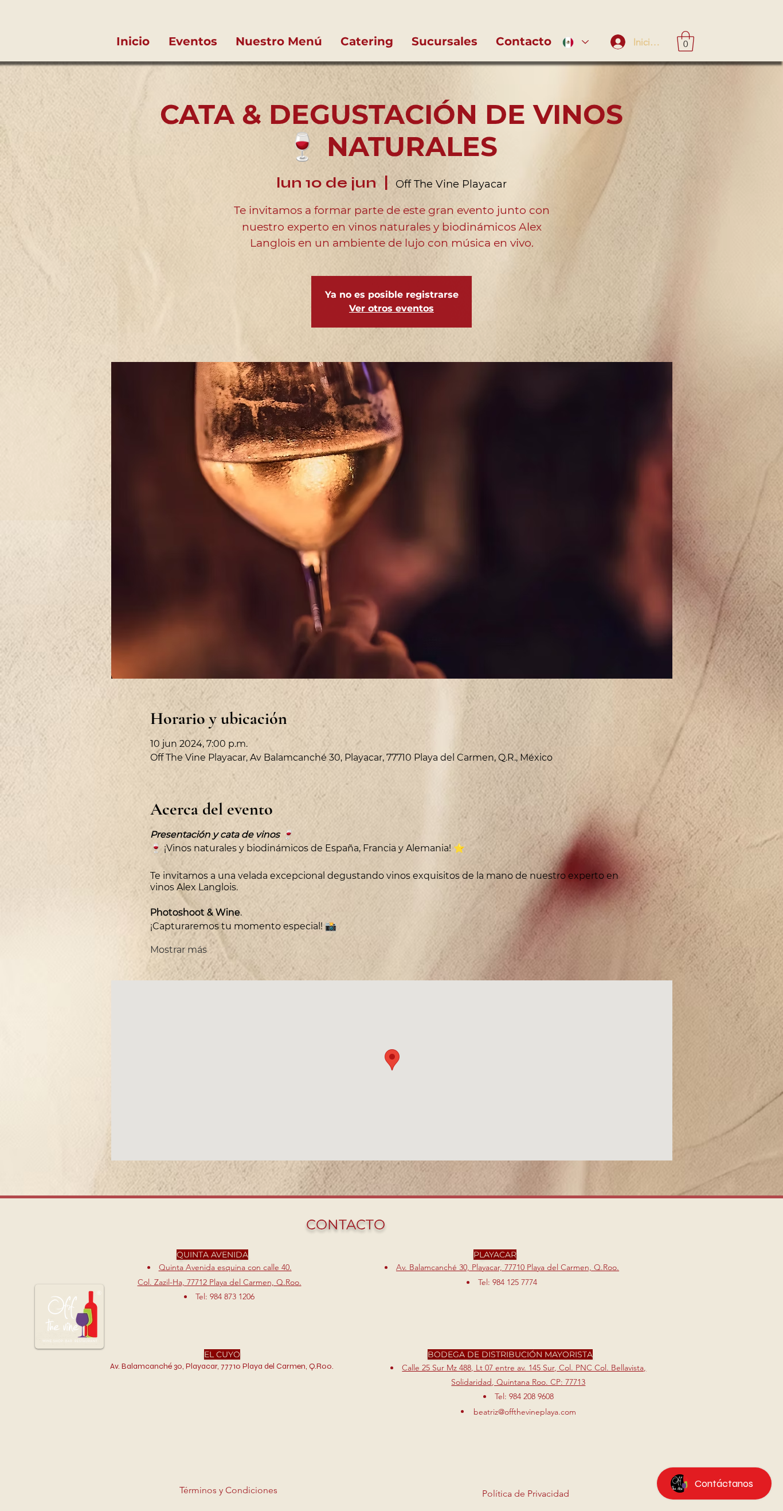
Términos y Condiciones (228, 1490)
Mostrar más (178, 949)
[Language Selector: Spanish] (575, 42)
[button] (685, 41)
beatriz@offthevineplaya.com (524, 1412)
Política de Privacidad (525, 1493)
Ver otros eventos (391, 308)
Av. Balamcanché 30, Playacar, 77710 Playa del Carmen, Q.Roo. (507, 1267)
